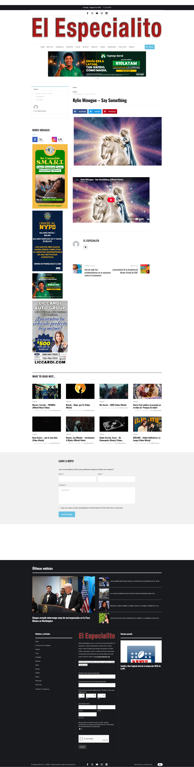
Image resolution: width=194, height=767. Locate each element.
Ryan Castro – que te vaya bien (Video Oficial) (44, 439)
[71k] (35, 139)
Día (79, 698)
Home (75, 87)
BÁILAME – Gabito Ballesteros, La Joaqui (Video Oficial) (146, 439)
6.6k (60, 139)
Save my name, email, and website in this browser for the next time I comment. (92, 508)
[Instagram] (102, 13)
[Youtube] (97, 13)
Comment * (62, 485)
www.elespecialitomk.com (102, 656)
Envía (82, 747)
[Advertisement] (91, 539)
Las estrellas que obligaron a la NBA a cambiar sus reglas (140, 667)
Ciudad (80, 710)
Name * (61, 474)
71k (40, 139)
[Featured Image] (46, 391)
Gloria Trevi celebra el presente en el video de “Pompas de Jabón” (147, 406)
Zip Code (81, 718)
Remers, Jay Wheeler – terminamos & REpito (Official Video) (80, 439)
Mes (87, 698)
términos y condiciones (143, 764)
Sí (81, 729)
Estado (99, 710)
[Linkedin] (106, 13)
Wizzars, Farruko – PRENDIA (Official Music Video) (43, 406)
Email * (100, 474)
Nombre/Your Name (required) (89, 673)
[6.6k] (54, 139)
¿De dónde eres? (84, 704)
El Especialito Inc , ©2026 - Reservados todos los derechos (53, 764)
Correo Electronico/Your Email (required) (92, 682)
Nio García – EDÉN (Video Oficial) (113, 404)
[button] (31, 63)
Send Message (66, 514)
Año (99, 698)
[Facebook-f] (87, 13)
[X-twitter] (92, 13)
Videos (75, 92)
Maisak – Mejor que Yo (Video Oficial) (78, 406)
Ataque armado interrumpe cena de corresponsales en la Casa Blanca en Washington (61, 619)
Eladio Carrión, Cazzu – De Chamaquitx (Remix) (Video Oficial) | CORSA (111, 440)
